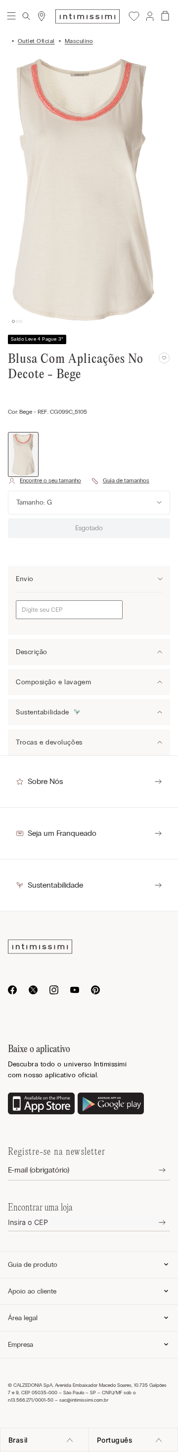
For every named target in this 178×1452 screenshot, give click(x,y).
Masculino (79, 41)
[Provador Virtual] (44, 481)
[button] (149, 16)
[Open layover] (154, 1170)
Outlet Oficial (36, 41)
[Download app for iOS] (41, 1104)
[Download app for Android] (111, 1104)
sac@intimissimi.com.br (83, 1400)
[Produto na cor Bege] (23, 454)
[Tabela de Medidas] (120, 481)
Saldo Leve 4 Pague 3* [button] (37, 339)
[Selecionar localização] (41, 16)
